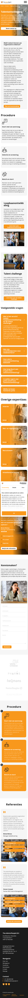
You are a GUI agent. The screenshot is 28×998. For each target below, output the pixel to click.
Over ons (5, 961)
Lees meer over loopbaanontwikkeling (14, 226)
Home (2, 6)
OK (14, 513)
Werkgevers (6, 963)
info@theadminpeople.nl (11, 981)
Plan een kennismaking (12, 106)
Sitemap (5, 971)
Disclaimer (22, 995)
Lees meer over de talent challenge (14, 298)
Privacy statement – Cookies (6, 995)
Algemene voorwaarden (14, 995)
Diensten (7, 6)
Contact (5, 969)
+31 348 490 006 (8, 979)
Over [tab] (23, 487)
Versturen (7, 647)
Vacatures (5, 965)
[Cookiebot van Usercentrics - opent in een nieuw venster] (20, 483)
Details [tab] (14, 487)
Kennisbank (6, 967)
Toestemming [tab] (5, 487)
